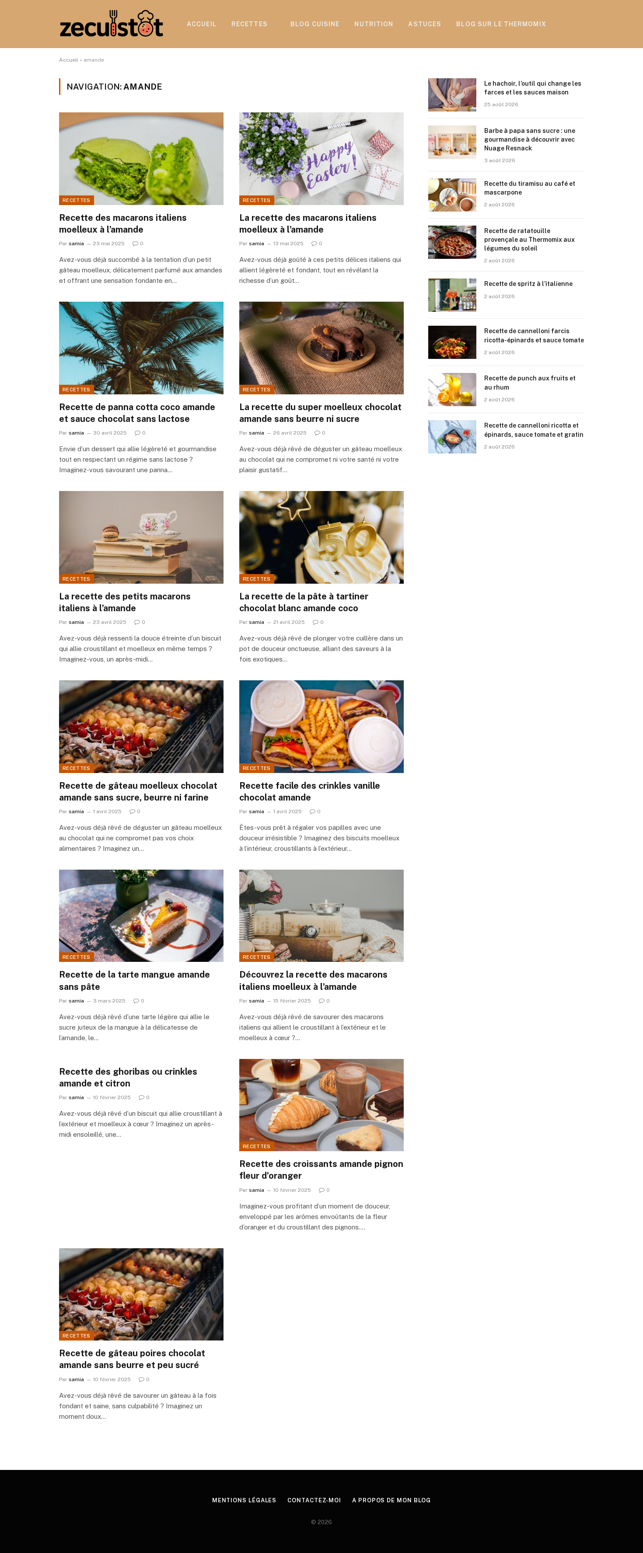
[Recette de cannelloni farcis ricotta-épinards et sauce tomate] (452, 342)
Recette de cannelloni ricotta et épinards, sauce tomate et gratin (534, 430)
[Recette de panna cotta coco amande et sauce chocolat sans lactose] (141, 348)
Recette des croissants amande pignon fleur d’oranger (321, 1170)
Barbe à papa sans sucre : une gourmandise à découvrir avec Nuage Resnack (529, 139)
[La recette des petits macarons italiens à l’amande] (141, 537)
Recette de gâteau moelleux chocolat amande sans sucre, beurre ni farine (138, 791)
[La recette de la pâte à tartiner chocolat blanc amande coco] (321, 537)
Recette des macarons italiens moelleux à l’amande (123, 223)
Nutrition (373, 24)
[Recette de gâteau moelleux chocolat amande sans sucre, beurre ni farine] (141, 726)
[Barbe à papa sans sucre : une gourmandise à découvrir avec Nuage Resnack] (452, 142)
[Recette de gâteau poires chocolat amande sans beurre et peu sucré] (141, 1294)
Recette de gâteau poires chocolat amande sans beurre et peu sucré (132, 1359)
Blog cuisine (314, 24)
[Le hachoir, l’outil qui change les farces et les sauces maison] (452, 94)
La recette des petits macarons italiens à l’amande (125, 602)
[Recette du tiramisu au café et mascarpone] (452, 195)
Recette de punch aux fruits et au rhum (530, 382)
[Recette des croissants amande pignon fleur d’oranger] (321, 1105)
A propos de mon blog (391, 1500)
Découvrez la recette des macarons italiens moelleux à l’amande (313, 980)
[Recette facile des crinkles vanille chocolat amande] (321, 726)
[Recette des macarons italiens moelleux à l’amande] (141, 158)
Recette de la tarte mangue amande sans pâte (134, 980)
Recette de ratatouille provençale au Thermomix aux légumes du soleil (529, 239)
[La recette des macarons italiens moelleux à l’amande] (321, 158)
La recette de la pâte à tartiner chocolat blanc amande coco (303, 602)
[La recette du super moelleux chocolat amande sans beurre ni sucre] (321, 348)
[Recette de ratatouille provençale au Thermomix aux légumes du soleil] (452, 242)
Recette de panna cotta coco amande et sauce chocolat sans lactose (137, 413)
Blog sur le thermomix (501, 24)
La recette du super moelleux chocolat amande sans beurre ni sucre (320, 413)
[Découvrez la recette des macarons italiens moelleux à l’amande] (321, 916)
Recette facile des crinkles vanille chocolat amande (309, 791)
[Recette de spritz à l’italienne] (452, 295)
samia (76, 243)
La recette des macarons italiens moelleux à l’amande (308, 223)
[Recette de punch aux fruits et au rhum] (452, 389)
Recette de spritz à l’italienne (528, 283)
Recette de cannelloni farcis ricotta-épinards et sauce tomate (534, 335)
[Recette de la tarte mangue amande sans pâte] (141, 916)
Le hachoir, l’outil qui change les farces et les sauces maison (532, 88)
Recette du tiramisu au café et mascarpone (529, 188)
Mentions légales (244, 1500)
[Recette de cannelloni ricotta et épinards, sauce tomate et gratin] (452, 436)
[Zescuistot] (111, 24)
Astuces (424, 24)
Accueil (202, 24)
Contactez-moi (314, 1500)
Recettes (249, 24)
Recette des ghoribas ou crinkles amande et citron (128, 1077)
